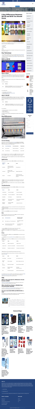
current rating (14, 142)
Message (27, 125)
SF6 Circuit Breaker (29, 31)
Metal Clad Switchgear (4, 404)
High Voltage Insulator (30, 55)
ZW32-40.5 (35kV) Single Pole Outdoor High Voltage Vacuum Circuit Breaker (31, 92)
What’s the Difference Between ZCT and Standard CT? (21, 351)
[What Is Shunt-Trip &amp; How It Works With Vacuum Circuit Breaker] (29, 319)
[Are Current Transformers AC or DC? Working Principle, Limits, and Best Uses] (13, 319)
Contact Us (19, 400)
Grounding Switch (29, 70)
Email (27, 122)
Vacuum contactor (29, 68)
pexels (6, 138)
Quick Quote (17, 6)
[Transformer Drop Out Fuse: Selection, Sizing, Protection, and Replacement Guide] (5, 363)
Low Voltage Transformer (28, 35)
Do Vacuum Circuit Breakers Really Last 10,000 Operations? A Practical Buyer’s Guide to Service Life (5, 330)
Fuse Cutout (28, 41)
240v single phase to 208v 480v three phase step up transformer (31, 85)
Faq (18, 401)
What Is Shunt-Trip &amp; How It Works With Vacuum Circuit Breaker (29, 329)
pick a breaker (15, 56)
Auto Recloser (28, 18)
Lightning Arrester (29, 60)
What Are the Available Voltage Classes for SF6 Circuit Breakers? (29, 351)
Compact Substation (29, 44)
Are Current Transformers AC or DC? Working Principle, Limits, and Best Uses (13, 329)
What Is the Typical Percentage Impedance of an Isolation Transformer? (21, 329)
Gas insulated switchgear (28, 26)
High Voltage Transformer (28, 47)
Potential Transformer (30, 65)
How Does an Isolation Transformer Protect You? (12, 350)
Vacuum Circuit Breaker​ (29, 38)
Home (16, 9)
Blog (18, 9)
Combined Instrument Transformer (30, 22)
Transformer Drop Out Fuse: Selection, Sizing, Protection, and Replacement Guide (5, 373)
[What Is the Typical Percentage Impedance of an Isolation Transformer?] (21, 319)
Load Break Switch (29, 50)
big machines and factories (20, 54)
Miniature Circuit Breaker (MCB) (6, 282)
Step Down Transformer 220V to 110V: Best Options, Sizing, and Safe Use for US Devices (5, 352)
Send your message (30, 133)
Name (27, 118)
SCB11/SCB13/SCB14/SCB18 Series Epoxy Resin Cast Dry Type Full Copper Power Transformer (31, 78)
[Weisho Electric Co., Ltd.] (4, 3)
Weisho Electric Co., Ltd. (22, 407)
